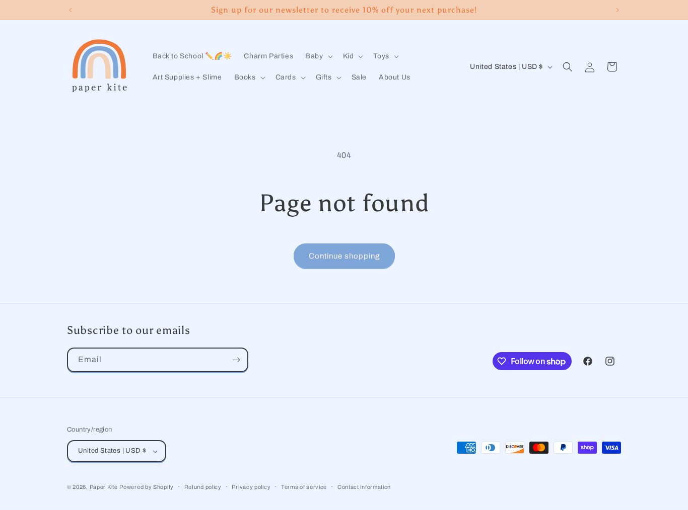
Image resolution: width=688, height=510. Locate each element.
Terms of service (304, 487)
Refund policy (203, 487)
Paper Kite (104, 487)
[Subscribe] (236, 360)
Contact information (364, 487)
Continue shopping (344, 256)
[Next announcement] (617, 10)
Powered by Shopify (146, 487)
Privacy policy (251, 487)
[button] (317, 56)
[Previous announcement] (70, 10)
